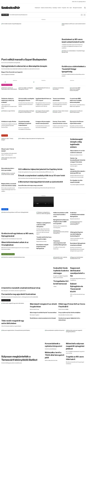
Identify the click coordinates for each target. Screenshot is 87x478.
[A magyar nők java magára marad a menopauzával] (43, 114)
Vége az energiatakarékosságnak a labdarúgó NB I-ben (77, 171)
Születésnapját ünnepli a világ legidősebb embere (76, 143)
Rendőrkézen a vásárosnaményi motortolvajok (43, 318)
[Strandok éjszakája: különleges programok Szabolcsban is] (26, 114)
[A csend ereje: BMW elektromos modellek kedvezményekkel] (78, 91)
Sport (71, 7)
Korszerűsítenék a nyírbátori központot (53, 345)
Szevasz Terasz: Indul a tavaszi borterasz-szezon (60, 122)
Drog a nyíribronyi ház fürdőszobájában (69, 312)
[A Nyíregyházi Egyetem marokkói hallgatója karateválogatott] (78, 225)
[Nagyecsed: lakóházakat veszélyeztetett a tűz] (78, 261)
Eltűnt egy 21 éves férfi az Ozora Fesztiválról (71, 305)
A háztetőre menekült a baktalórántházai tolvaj (20, 288)
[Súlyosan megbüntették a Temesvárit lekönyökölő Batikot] (22, 342)
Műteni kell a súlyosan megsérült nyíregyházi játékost (75, 346)
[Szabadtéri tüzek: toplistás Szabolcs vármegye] (61, 261)
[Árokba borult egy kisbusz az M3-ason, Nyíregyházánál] (18, 221)
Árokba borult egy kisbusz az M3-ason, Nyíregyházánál (17, 235)
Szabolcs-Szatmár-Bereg (45, 9)
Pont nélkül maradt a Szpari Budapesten (18, 14)
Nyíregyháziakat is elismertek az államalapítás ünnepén (24, 66)
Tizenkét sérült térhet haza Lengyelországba (43, 238)
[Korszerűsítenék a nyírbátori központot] (55, 335)
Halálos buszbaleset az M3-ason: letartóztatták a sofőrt (61, 214)
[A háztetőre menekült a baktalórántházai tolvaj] (26, 271)
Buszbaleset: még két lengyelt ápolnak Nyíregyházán (42, 246)
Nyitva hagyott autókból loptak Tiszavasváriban (43, 312)
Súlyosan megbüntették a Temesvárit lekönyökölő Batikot (19, 358)
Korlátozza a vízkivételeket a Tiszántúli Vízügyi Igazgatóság (74, 69)
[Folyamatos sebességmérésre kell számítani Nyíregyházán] (61, 234)
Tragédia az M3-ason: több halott (75, 358)
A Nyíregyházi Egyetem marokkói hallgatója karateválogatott (76, 234)
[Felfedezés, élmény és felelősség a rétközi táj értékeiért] (9, 91)
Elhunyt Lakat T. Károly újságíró (7, 150)
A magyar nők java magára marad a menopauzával (43, 122)
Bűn (68, 7)
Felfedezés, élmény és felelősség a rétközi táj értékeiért (7, 100)
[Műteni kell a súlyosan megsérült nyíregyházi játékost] (76, 335)
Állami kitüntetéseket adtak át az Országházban (14, 243)
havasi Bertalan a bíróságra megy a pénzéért (30, 185)
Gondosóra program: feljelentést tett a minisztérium (69, 319)
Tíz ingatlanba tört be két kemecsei (61, 282)
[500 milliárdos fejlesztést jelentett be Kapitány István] (43, 152)
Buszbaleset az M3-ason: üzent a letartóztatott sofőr (73, 40)
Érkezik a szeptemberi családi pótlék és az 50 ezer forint (41, 176)
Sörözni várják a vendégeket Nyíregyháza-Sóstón (26, 99)
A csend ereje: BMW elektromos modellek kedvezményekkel (76, 100)
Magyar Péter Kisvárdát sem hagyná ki (11, 72)
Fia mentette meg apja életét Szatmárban (18, 294)
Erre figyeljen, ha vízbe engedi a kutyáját (76, 181)
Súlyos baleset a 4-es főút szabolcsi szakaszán (77, 151)
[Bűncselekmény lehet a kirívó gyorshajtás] (9, 161)
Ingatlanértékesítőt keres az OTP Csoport (43, 99)
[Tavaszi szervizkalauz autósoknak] (61, 91)
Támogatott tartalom (75, 9)
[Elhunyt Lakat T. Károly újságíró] (9, 142)
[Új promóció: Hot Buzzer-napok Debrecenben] (78, 114)
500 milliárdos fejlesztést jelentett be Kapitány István (40, 169)
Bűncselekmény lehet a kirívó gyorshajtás (7, 169)
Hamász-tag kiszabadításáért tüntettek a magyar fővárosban (77, 160)
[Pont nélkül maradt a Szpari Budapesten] (30, 40)
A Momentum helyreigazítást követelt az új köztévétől (40, 182)
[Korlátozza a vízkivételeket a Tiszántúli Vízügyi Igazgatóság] (74, 57)
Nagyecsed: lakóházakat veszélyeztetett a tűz (77, 272)
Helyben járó (37, 9)
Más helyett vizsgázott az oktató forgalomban (43, 305)
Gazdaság (55, 7)
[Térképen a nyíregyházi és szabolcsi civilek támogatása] (44, 216)
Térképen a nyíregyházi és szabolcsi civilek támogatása (43, 224)
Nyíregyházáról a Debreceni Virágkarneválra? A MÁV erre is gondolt (61, 221)
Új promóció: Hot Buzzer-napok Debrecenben (77, 122)
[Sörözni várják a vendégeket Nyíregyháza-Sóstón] (26, 91)
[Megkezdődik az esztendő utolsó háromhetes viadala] (9, 177)
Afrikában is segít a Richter (8, 121)
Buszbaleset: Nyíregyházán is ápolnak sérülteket (77, 244)
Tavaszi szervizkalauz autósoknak (59, 99)
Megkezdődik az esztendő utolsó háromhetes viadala (8, 184)
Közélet (59, 7)
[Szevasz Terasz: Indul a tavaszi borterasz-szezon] (61, 114)
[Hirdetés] (15, 81)
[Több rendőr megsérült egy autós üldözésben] (15, 310)
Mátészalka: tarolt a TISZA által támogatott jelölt (54, 355)
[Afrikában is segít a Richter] (9, 114)
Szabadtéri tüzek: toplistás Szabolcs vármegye (61, 270)
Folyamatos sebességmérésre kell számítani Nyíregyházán (60, 242)
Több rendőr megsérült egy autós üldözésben (12, 322)
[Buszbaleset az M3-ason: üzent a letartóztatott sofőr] (74, 30)
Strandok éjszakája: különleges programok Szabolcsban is (24, 123)
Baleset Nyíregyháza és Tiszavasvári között (76, 288)
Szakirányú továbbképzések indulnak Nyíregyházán (77, 214)
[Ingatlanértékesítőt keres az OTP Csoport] (43, 91)
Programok (64, 7)
